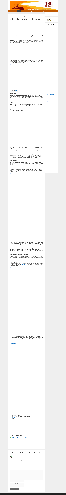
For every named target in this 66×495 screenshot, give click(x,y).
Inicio (16, 11)
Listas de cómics (24, 11)
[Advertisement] (26, 28)
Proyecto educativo (45, 11)
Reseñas (19, 11)
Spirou (36, 36)
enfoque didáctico (25, 264)
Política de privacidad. (33, 493)
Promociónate (52, 11)
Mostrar (16, 90)
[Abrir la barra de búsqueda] (56, 11)
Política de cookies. (39, 493)
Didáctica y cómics (31, 11)
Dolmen (13, 417)
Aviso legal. (44, 493)
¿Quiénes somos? (38, 11)
